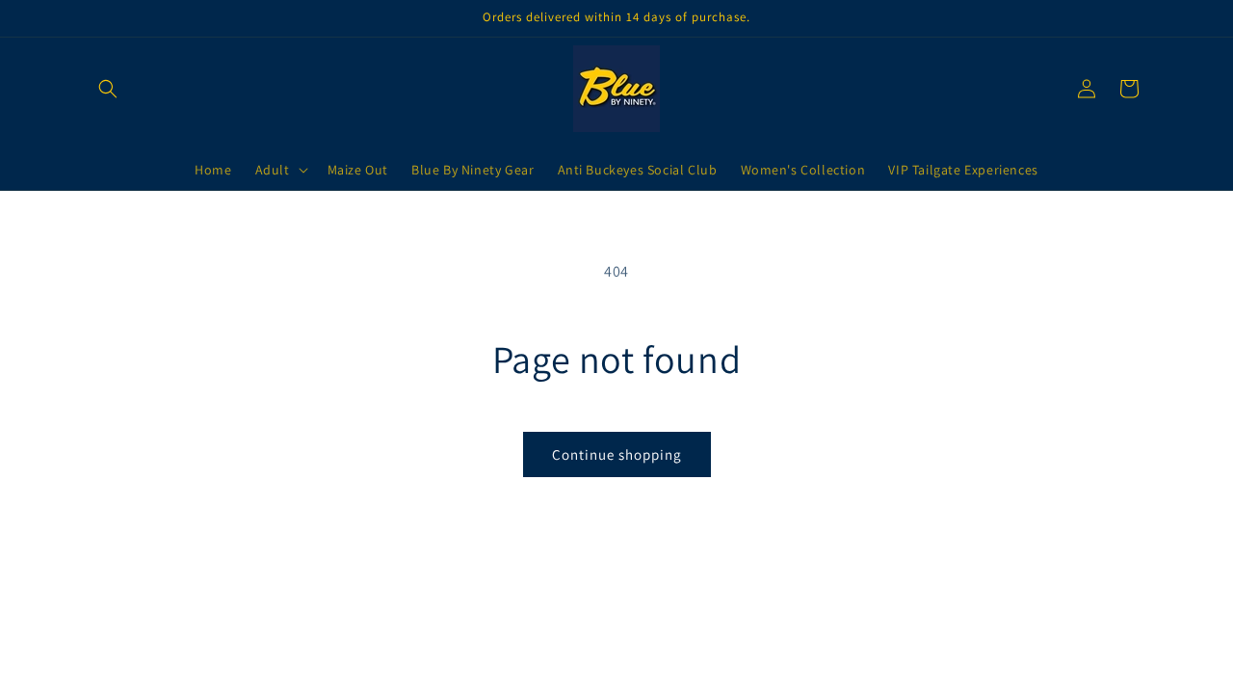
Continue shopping (617, 454)
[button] (108, 88)
